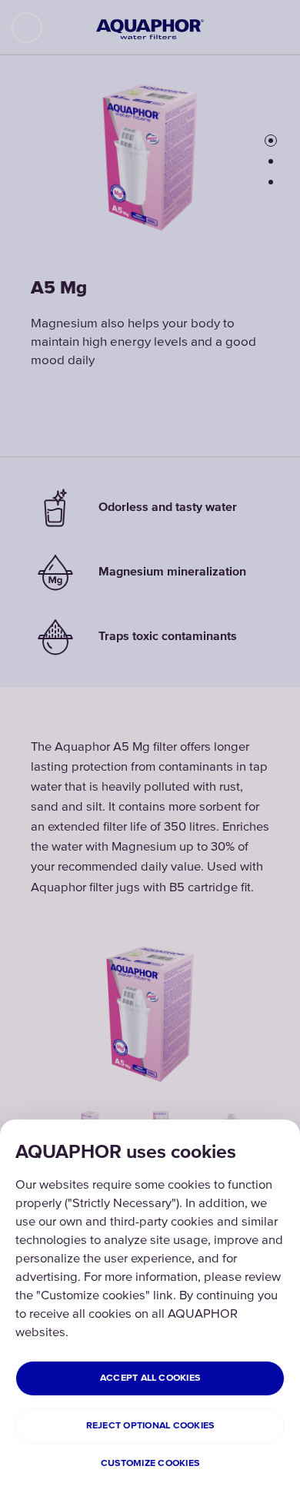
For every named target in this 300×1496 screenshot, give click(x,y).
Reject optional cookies (150, 1426)
